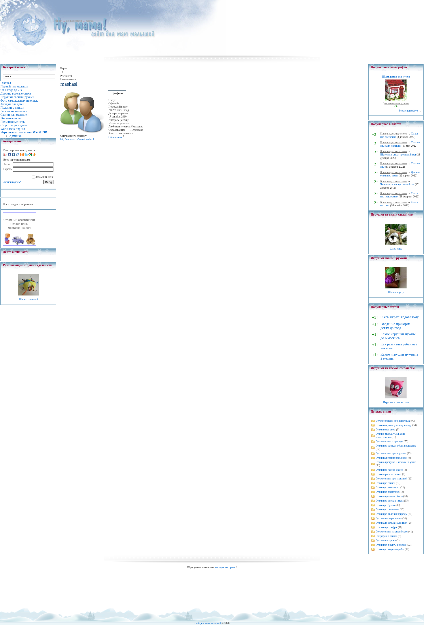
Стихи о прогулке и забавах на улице (396, 462)
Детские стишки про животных (393, 420)
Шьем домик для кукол (396, 76)
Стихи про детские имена (389, 500)
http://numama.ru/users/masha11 (77, 139)
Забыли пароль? (12, 182)
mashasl (90, 20)
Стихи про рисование (387, 509)
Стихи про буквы (385, 505)
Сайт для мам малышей (208, 623)
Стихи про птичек (385, 483)
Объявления (115, 137)
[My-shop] (19, 244)
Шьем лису (396, 248)
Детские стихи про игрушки (391, 453)
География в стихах (386, 536)
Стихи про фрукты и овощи (391, 544)
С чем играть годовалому (399, 317)
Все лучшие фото (408, 110)
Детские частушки (386, 540)
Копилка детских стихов (393, 133)
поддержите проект (225, 567)
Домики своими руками (396, 103)
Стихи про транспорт (387, 491)
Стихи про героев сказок (389, 469)
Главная (57, 20)
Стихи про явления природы (391, 513)
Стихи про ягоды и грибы (390, 549)
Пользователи (74, 20)
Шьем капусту (396, 292)
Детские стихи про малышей (391, 478)
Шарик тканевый (28, 299)
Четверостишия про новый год (397, 184)
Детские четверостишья (389, 518)
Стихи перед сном (386, 429)
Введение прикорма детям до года (395, 326)
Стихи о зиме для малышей (400, 144)
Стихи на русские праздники (391, 457)
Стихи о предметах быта (389, 496)
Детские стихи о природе (389, 441)
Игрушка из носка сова (396, 402)
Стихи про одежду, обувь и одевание (396, 445)
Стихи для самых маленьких (391, 522)
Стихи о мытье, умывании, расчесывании (390, 435)
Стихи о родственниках (388, 474)
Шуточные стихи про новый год (398, 154)
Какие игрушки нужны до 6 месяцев (398, 336)
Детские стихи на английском (392, 531)
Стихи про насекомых (388, 487)
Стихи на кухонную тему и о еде (394, 425)
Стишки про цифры (386, 527)
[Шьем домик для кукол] (396, 99)
